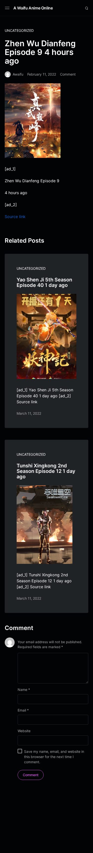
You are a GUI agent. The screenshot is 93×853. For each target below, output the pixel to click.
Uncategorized (19, 30)
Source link (15, 216)
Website (24, 731)
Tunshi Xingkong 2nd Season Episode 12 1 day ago (46, 471)
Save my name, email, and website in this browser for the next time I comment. (54, 756)
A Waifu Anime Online (33, 7)
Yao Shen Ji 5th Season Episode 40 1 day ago (44, 282)
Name (24, 689)
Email (23, 710)
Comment (68, 74)
